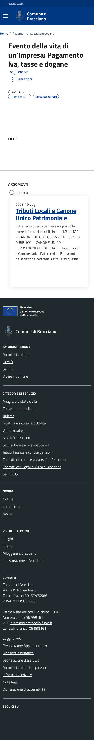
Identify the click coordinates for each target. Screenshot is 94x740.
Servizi (8, 369)
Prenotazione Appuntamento (25, 645)
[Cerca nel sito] (81, 16)
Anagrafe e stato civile (20, 401)
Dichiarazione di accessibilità (24, 689)
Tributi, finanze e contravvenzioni (27, 452)
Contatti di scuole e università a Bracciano (34, 459)
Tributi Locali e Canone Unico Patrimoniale (46, 214)
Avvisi (7, 513)
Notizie (8, 499)
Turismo (8, 416)
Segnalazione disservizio (21, 660)
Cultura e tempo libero (19, 408)
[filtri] (52, 139)
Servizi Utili (11, 474)
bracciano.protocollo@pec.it (31, 623)
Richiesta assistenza (18, 653)
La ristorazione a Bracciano (23, 560)
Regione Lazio (15, 4)
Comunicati (11, 506)
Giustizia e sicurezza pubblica (24, 423)
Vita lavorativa (14, 430)
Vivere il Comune (15, 376)
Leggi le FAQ (12, 638)
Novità (8, 361)
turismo (22, 192)
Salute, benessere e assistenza (26, 445)
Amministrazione (15, 354)
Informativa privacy (17, 674)
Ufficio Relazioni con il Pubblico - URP (31, 612)
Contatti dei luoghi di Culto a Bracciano (32, 467)
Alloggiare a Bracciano (19, 553)
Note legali (11, 682)
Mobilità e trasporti (17, 437)
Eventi (8, 546)
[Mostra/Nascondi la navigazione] (5, 16)
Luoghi (8, 538)
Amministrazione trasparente (25, 667)
